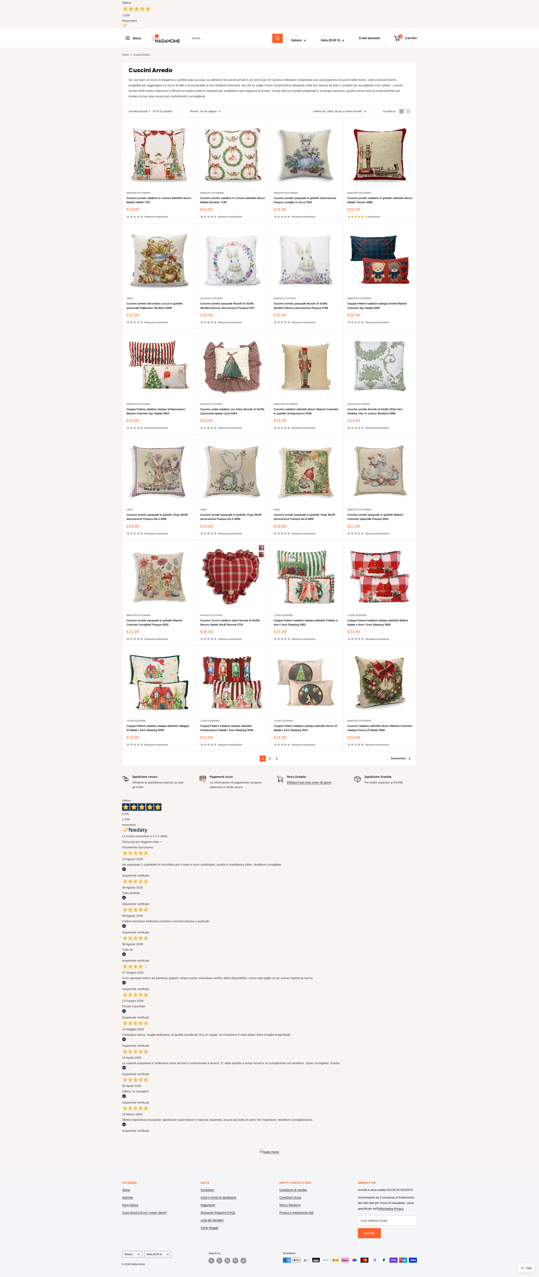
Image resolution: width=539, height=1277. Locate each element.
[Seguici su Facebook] (211, 1261)
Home (125, 54)
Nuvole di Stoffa (211, 298)
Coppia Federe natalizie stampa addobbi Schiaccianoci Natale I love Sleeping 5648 (226, 728)
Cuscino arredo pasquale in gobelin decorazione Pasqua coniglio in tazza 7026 (305, 200)
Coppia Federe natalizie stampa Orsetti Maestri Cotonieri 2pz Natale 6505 (377, 305)
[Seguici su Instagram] (227, 1261)
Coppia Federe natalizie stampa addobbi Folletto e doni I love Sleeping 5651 (306, 622)
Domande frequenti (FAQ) (218, 1212)
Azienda (127, 1197)
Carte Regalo (209, 1227)
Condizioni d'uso (290, 1197)
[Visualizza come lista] (408, 111)
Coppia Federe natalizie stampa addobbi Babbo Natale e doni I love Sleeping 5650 (377, 622)
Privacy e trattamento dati (296, 1212)
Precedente (129, 847)
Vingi (130, 298)
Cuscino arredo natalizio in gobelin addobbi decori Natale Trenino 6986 (379, 200)
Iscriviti (369, 1233)
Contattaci (207, 1190)
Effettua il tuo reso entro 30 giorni (309, 782)
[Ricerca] (277, 38)
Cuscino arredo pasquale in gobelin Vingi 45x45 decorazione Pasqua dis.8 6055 (304, 516)
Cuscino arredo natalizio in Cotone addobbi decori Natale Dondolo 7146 (232, 200)
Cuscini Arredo (141, 54)
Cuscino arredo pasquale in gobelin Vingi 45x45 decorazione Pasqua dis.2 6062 (157, 516)
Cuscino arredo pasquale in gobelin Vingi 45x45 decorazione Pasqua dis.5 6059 (230, 516)
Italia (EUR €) (154, 1254)
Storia (126, 1190)
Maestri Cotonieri (138, 193)
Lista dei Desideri (212, 1220)
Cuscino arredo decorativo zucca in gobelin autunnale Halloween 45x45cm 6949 (155, 305)
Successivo (398, 758)
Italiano (128, 1254)
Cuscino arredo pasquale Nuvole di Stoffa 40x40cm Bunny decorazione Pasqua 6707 (227, 305)
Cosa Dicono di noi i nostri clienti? (144, 1212)
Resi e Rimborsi (289, 1205)
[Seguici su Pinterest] (235, 1261)
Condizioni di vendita (293, 1190)
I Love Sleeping (283, 615)
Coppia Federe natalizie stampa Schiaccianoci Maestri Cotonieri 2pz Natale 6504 (156, 411)
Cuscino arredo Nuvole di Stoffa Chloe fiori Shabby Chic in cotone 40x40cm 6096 (374, 411)
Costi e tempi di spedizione (218, 1197)
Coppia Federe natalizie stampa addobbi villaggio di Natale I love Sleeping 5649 (158, 728)
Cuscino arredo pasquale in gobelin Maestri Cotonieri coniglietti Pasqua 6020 (154, 622)
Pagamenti (208, 1205)
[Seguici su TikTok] (243, 1261)
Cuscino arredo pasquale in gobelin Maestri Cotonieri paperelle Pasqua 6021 (375, 516)
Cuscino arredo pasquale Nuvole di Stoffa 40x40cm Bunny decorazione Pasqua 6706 (301, 305)
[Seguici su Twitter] (219, 1261)
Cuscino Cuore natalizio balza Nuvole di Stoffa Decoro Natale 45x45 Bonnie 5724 (230, 622)
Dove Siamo (130, 1205)
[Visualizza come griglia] (401, 111)
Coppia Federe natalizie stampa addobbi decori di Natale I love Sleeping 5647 (305, 728)
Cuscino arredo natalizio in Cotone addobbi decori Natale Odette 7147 (159, 200)
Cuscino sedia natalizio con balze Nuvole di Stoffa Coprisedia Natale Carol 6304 (232, 411)
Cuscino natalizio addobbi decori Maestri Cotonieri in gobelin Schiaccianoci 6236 (306, 411)
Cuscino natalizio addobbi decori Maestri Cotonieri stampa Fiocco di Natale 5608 (379, 728)
